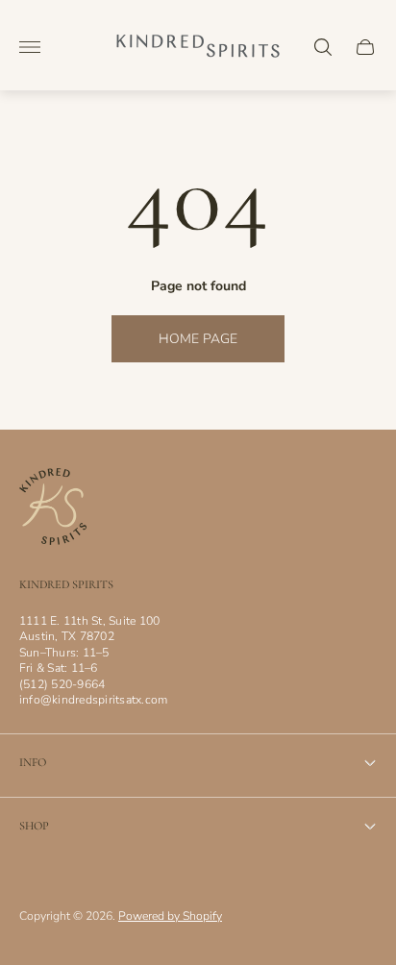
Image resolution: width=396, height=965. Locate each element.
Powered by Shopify (170, 916)
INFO (32, 762)
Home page (198, 339)
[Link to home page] (53, 508)
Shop (34, 826)
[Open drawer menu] (30, 47)
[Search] (323, 47)
